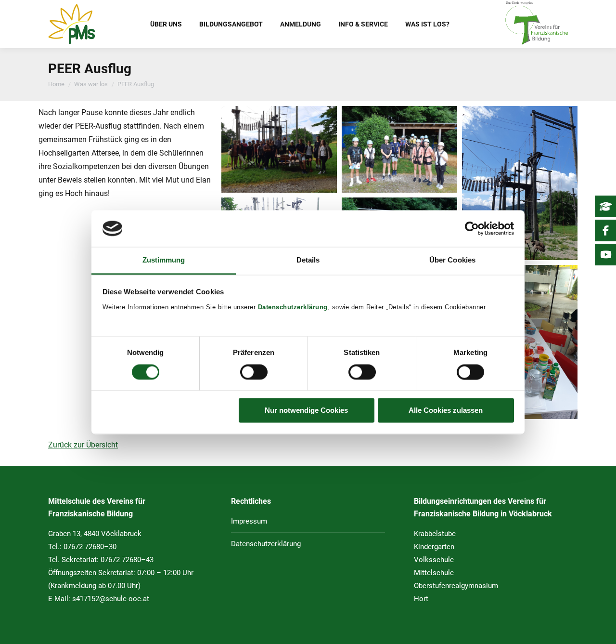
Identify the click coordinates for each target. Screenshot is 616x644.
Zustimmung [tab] (163, 260)
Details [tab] (308, 260)
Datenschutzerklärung (293, 307)
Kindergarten (434, 546)
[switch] (254, 372)
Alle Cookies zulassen (446, 411)
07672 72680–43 (127, 559)
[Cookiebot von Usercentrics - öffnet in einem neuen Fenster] (472, 228)
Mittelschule (434, 572)
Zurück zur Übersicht (83, 444)
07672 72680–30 (90, 546)
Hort (421, 598)
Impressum (249, 521)
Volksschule (434, 559)
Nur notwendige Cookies (306, 411)
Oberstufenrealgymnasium (456, 585)
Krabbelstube (435, 533)
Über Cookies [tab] (452, 260)
